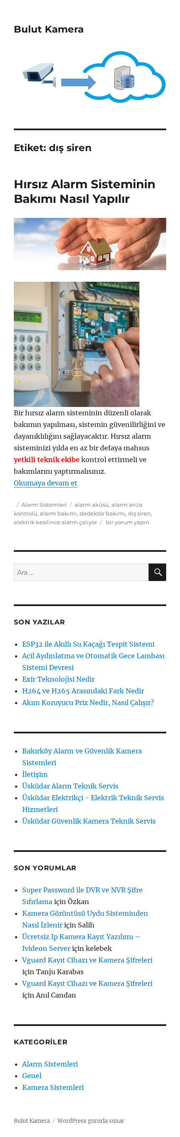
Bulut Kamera (49, 29)
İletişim (35, 774)
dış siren (139, 513)
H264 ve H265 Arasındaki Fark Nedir (83, 691)
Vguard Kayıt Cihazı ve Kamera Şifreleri (87, 960)
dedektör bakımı (103, 513)
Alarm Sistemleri (44, 504)
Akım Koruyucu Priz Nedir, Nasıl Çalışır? (88, 702)
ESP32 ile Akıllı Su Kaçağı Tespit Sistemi (88, 644)
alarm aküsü (92, 504)
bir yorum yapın (127, 522)
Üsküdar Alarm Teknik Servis (70, 786)
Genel (31, 1075)
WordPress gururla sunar (90, 1120)
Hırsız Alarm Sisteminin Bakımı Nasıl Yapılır (84, 191)
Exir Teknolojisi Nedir (58, 679)
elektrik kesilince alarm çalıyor (55, 522)
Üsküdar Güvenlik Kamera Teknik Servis (89, 821)
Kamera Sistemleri (53, 1087)
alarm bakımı (58, 513)
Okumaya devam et (45, 483)
